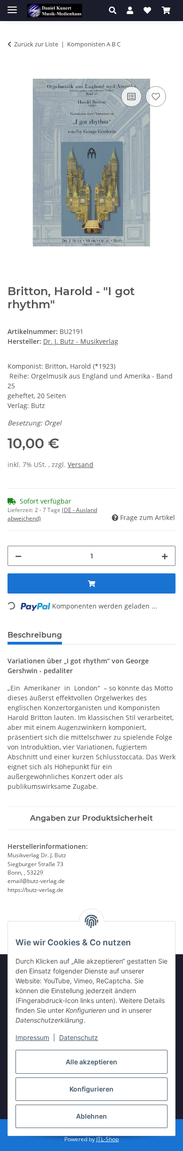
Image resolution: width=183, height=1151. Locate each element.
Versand (80, 464)
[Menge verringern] (18, 555)
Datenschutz (78, 1037)
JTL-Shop (107, 1139)
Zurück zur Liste (36, 44)
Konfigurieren (91, 1089)
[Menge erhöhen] (164, 555)
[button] (115, 10)
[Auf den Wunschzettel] (155, 96)
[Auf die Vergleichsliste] (131, 96)
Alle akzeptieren (91, 1062)
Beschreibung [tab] (35, 635)
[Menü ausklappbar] (12, 6)
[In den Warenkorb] (15, 73)
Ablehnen (91, 1116)
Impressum (32, 1037)
